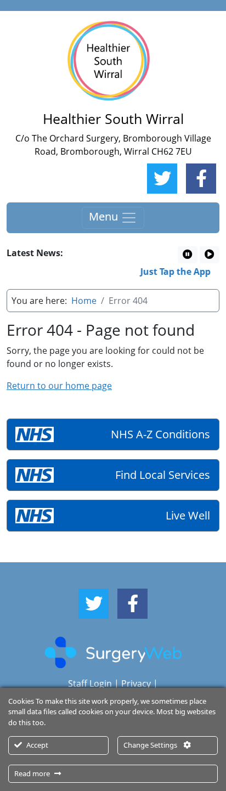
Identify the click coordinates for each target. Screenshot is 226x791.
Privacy (136, 683)
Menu (105, 216)
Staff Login (90, 683)
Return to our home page (59, 386)
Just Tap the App (174, 271)
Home (84, 301)
